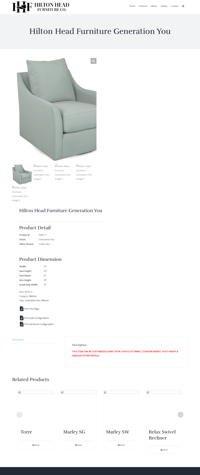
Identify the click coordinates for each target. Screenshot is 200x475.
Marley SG (74, 432)
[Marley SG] (78, 408)
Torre (26, 432)
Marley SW (117, 432)
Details (37, 445)
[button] (183, 6)
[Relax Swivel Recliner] (164, 408)
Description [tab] (18, 339)
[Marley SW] (121, 408)
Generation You (32, 300)
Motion (33, 296)
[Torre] (35, 408)
